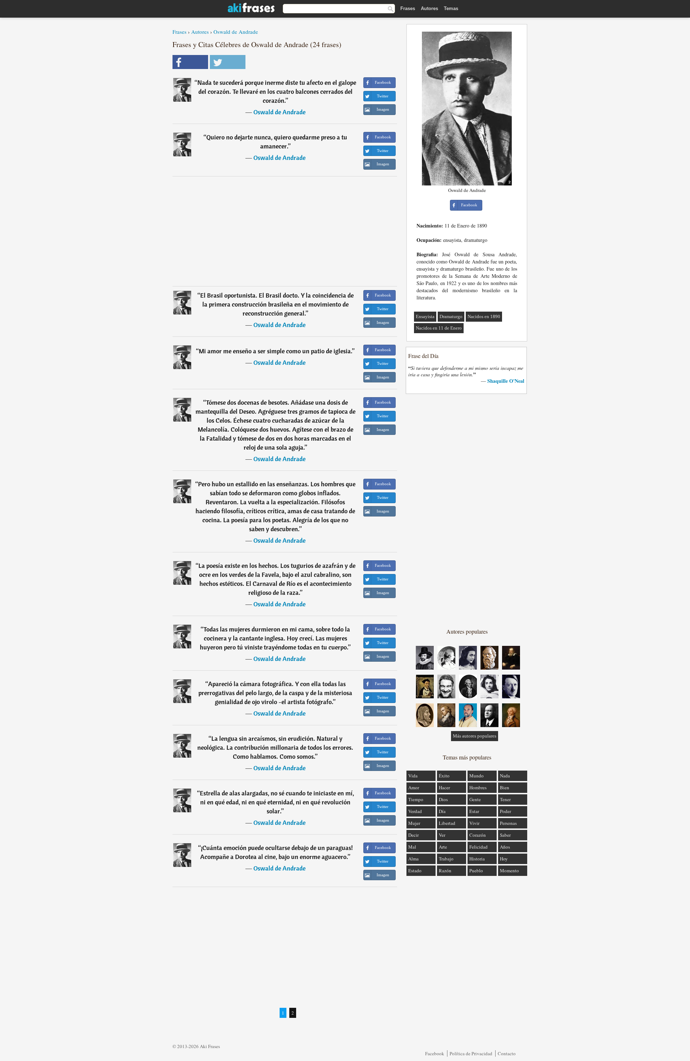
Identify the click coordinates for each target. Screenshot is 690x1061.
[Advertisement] (285, 231)
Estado (415, 870)
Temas (451, 8)
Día (442, 811)
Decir (413, 835)
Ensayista (425, 316)
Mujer (414, 823)
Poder (505, 811)
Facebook (434, 1053)
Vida (413, 775)
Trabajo (446, 858)
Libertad (447, 823)
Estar (474, 811)
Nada (505, 775)
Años (505, 847)
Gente (475, 799)
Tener (505, 799)
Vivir (474, 823)
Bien (504, 787)
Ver (442, 835)
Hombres (478, 787)
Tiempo (415, 799)
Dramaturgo (451, 316)
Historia (477, 858)
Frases (407, 8)
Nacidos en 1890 (484, 316)
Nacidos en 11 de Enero (439, 328)
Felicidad (478, 847)
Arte (443, 847)
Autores (429, 8)
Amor (413, 787)
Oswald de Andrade (235, 31)
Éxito (444, 775)
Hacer (444, 787)
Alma (413, 858)
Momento (509, 870)
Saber (505, 835)
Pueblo (476, 870)
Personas (508, 823)
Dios (443, 799)
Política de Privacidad (471, 1053)
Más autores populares (474, 736)
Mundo (476, 775)
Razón (445, 870)
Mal (412, 847)
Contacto (507, 1053)
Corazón (477, 835)
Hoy (504, 858)
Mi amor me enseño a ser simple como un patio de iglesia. (275, 351)
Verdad (415, 811)
